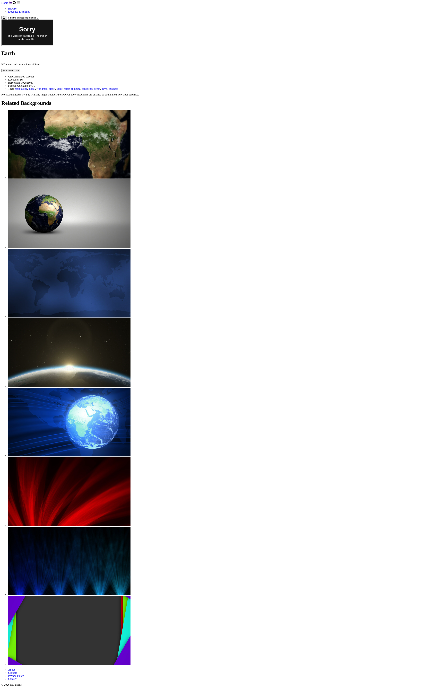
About (11, 669)
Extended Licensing (19, 11)
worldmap (42, 88)
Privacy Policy (16, 675)
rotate (67, 88)
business (113, 88)
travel (105, 88)
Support (12, 672)
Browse (12, 8)
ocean (97, 88)
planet (52, 88)
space (60, 88)
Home (4, 2)
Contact (12, 678)
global (32, 88)
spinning (75, 88)
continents (87, 88)
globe (24, 88)
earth (17, 88)
